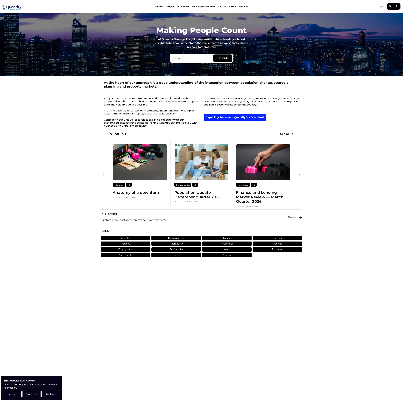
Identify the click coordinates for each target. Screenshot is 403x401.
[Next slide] (299, 175)
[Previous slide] (104, 175)
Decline (50, 394)
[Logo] (12, 6)
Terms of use (40, 384)
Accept (12, 394)
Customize (31, 394)
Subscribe (223, 58)
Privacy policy (21, 384)
